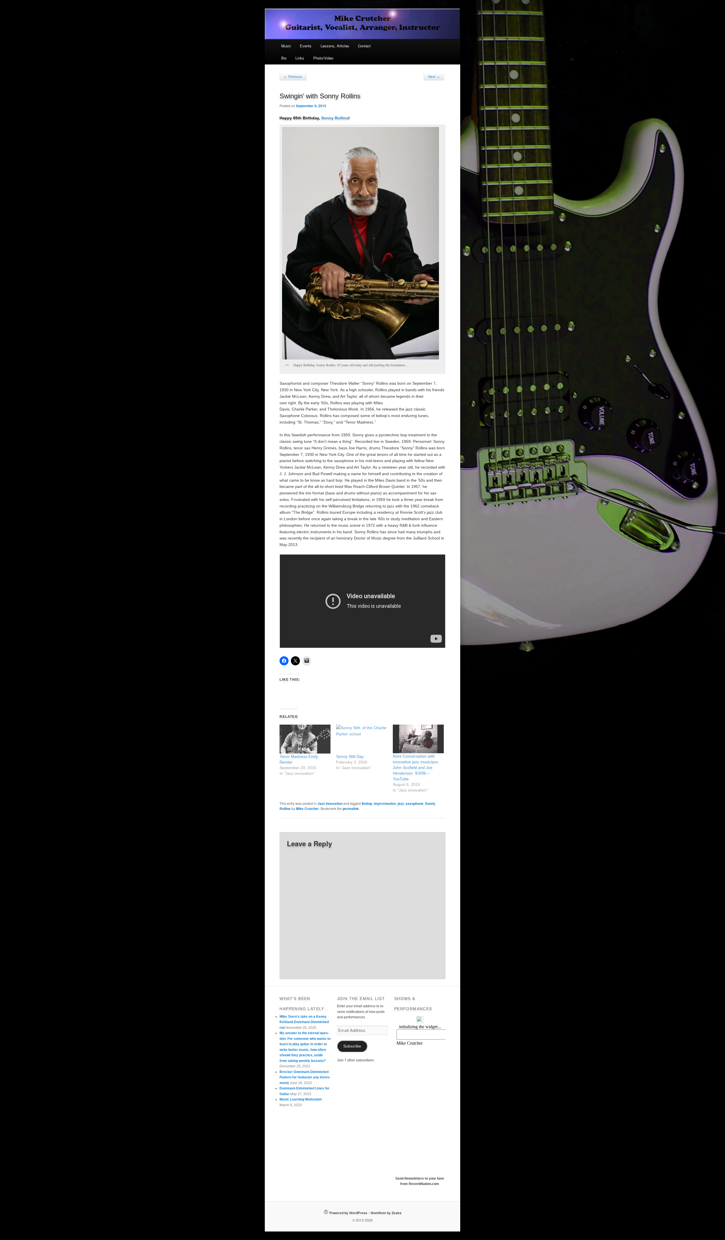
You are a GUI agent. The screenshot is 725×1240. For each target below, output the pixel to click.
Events (306, 45)
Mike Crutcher (307, 808)
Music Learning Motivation (301, 1099)
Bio (284, 58)
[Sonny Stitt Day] (361, 739)
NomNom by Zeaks (386, 1212)
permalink (351, 808)
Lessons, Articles (335, 45)
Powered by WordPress (348, 1212)
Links (299, 58)
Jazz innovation (329, 803)
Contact (364, 45)
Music (286, 45)
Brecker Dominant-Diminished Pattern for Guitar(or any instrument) (305, 1077)
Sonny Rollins (334, 118)
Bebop (367, 803)
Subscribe (352, 1046)
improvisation (385, 803)
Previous (293, 76)
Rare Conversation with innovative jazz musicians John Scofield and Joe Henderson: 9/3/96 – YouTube (415, 767)
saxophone (414, 803)
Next (434, 76)
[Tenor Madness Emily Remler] (305, 739)
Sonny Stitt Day (350, 756)
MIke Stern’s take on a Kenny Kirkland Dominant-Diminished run (304, 1022)
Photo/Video (323, 58)
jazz (401, 803)
